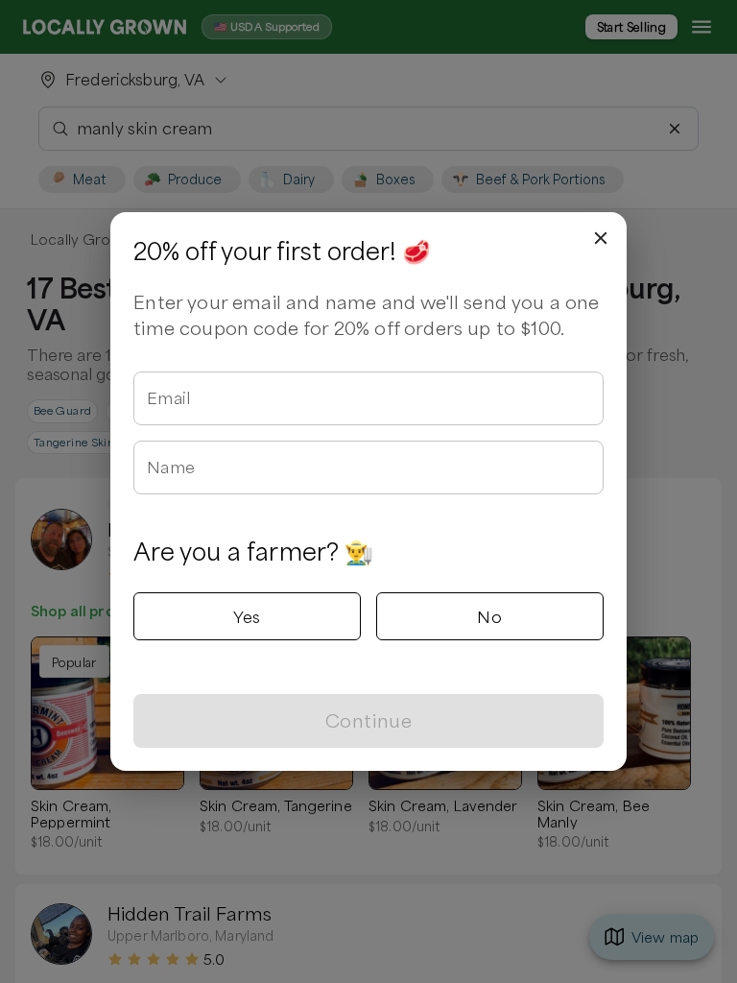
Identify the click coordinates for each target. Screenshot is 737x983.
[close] (600, 238)
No (489, 616)
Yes (246, 616)
